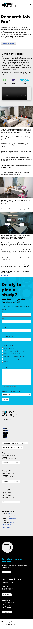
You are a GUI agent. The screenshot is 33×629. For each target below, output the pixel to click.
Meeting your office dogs (11, 359)
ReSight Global (7, 525)
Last (3, 318)
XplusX (9, 513)
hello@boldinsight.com (9, 421)
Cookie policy (15, 622)
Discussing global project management (16, 351)
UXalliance (6, 527)
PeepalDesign (11, 518)
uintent (12, 516)
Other (6, 361)
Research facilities (8, 43)
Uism (9, 520)
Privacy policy (5, 622)
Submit (5, 399)
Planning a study (9, 348)
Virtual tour (4, 275)
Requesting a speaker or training (14, 356)
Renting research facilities (12, 353)
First (3, 312)
